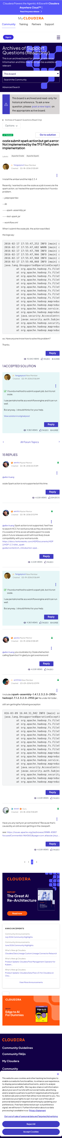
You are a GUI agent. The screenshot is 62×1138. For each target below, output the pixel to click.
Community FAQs (14, 1054)
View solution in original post (17, 416)
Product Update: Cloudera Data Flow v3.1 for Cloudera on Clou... (29, 974)
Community (8, 24)
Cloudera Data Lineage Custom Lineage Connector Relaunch (31, 953)
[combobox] (31, 80)
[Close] (58, 1074)
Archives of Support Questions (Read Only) (23, 120)
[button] (56, 174)
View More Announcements (31, 982)
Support (49, 24)
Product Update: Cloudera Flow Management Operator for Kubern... (30, 963)
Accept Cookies (31, 1131)
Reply (52, 353)
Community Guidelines (17, 1047)
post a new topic (41, 106)
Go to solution (48, 134)
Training (23, 24)
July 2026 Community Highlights (19, 937)
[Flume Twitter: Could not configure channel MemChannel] (3, 442)
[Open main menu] (58, 37)
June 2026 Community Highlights (19, 945)
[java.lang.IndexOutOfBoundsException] (59, 442)
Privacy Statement (37, 1110)
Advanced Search (11, 87)
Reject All (31, 1124)
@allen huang (8, 477)
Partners (36, 24)
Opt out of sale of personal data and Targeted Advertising (31, 1116)
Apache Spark (33, 156)
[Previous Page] (24, 862)
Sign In (8, 37)
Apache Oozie (18, 156)
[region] (31, 1103)
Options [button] (9, 125)
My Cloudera (10, 1061)
